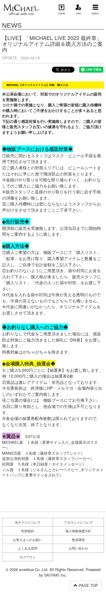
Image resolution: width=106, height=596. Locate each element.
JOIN (78, 13)
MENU (95, 13)
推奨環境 (78, 539)
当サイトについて (28, 522)
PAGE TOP (87, 585)
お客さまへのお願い (27, 539)
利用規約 (27, 530)
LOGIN (61, 13)
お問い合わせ (78, 548)
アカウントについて (78, 522)
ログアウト (27, 557)
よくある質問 (27, 548)
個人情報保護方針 (78, 530)
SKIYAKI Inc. (55, 575)
